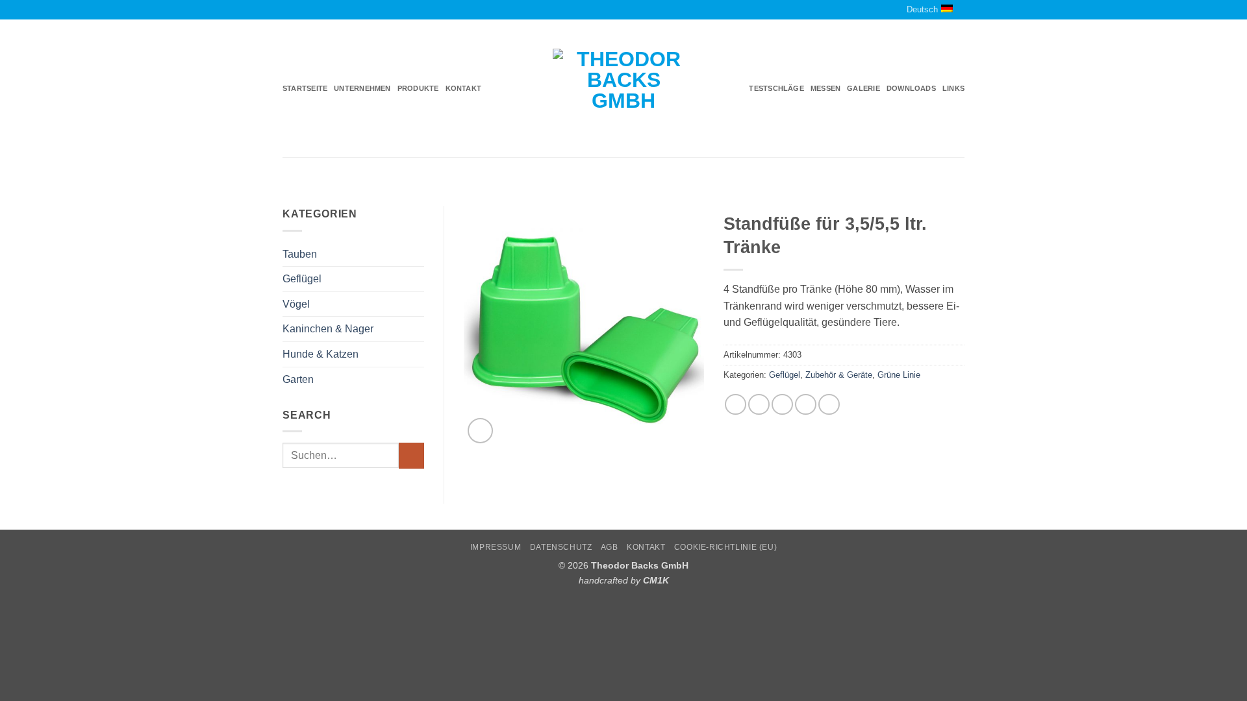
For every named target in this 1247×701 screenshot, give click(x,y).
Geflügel (302, 278)
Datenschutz (561, 547)
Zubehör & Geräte (838, 375)
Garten (298, 379)
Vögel (296, 304)
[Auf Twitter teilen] (759, 404)
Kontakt (464, 88)
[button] (480, 430)
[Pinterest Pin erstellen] (805, 404)
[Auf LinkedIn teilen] (829, 404)
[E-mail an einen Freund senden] (782, 404)
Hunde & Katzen (321, 354)
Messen (825, 88)
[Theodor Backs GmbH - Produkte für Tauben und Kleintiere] (624, 89)
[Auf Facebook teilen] (735, 404)
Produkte (418, 88)
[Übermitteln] (411, 455)
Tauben (300, 254)
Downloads (911, 88)
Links (953, 88)
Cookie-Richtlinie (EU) (725, 547)
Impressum (496, 547)
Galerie (863, 88)
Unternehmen (362, 88)
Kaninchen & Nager (328, 328)
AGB (609, 547)
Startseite (305, 88)
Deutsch (922, 9)
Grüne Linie (898, 375)
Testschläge (776, 88)
